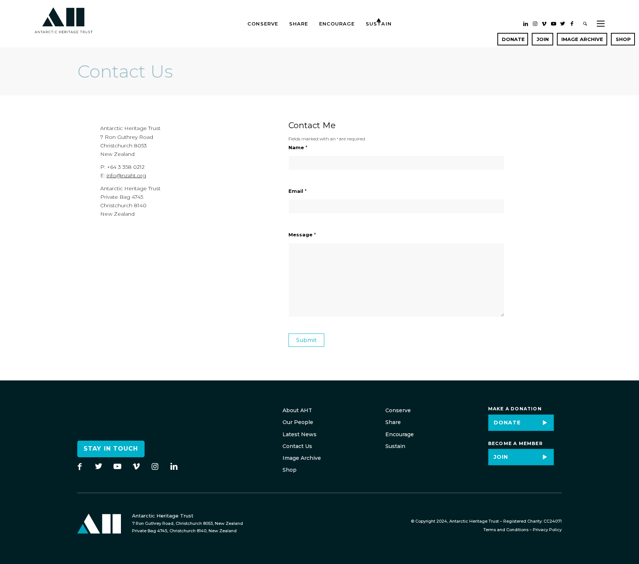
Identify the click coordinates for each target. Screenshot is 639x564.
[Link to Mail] (511, 39)
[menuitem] (263, 16)
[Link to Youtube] (553, 23)
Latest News (300, 434)
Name (297, 147)
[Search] (585, 16)
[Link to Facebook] (572, 23)
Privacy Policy (547, 529)
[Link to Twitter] (562, 23)
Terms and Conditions (505, 529)
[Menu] (598, 16)
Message (302, 234)
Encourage (399, 434)
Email (297, 191)
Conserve (398, 410)
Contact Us (297, 446)
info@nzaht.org (126, 175)
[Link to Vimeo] (544, 23)
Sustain (395, 446)
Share (393, 422)
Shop (290, 469)
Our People (298, 422)
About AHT (297, 410)
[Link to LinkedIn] (525, 23)
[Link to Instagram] (535, 23)
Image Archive (302, 458)
